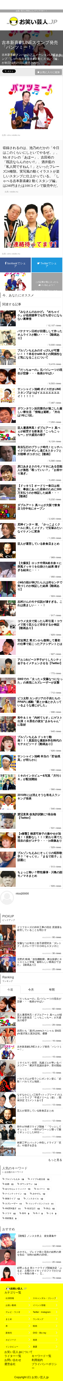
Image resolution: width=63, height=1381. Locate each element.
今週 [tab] (10, 989)
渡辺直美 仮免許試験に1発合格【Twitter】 (37, 816)
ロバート (43, 1189)
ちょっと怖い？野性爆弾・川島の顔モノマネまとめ (40, 874)
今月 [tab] (31, 989)
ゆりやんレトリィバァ (17, 1189)
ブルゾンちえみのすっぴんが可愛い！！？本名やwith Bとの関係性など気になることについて (40, 353)
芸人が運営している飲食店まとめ (38, 544)
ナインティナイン (15, 1193)
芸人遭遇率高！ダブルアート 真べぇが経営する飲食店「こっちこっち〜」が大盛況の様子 (39, 431)
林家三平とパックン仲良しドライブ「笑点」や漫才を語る (39, 1144)
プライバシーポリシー (44, 1366)
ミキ (52, 1213)
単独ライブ (12, 1198)
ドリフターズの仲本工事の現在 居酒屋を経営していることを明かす (39, 928)
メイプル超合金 (39, 1179)
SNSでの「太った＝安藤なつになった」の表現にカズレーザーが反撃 (40, 680)
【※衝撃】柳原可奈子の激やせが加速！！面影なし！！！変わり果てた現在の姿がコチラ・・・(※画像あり (40, 836)
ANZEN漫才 (13, 1208)
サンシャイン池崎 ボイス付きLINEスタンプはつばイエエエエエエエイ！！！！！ (39, 392)
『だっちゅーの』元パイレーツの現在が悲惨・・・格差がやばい (40, 371)
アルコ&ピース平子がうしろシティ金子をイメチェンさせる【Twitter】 (40, 661)
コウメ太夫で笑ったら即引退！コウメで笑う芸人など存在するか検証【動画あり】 (40, 624)
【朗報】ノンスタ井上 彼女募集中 (36, 1235)
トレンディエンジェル (41, 1203)
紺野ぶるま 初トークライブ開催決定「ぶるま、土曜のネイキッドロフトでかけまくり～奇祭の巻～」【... (39, 1270)
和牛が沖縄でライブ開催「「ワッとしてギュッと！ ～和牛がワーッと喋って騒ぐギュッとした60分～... (39, 1129)
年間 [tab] (52, 989)
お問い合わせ (12, 1360)
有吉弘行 (33, 1208)
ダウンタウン (28, 1184)
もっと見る (55, 1160)
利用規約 (37, 1360)
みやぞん (39, 1193)
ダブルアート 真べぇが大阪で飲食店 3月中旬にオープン (39, 506)
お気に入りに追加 (50, 72)
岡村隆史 (10, 1218)
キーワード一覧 (41, 1356)
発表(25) (57, 55)
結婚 (9, 1184)
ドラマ (10, 1213)
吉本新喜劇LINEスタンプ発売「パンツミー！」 (39, 1048)
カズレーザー (13, 1203)
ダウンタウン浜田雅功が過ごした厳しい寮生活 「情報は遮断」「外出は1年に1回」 (40, 411)
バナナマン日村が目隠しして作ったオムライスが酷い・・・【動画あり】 (40, 334)
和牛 (25, 1213)
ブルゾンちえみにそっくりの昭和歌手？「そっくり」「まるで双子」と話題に (40, 856)
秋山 (50, 1208)
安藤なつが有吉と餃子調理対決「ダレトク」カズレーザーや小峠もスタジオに (39, 944)
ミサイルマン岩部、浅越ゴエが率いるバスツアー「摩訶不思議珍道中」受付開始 (39, 1064)
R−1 (39, 1213)
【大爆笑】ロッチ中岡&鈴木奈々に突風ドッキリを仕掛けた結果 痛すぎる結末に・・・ (40, 566)
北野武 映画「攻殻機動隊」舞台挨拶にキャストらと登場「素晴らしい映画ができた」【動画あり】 (39, 961)
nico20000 (22, 893)
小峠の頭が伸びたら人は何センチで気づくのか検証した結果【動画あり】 (40, 585)
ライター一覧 (12, 1356)
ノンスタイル (34, 1198)
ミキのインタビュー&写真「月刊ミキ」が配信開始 (40, 777)
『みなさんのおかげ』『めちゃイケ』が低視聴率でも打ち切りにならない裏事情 (40, 315)
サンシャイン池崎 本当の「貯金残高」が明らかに (39, 758)
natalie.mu (14, 191)
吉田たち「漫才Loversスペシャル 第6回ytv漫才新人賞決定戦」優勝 (39, 1032)
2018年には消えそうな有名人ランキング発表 (39, 796)
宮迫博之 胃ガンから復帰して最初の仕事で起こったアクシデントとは (40, 642)
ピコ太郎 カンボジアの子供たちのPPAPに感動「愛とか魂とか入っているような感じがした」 (40, 701)
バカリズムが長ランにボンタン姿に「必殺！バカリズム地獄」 (39, 1080)
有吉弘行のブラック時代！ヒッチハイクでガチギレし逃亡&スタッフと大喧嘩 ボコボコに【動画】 (40, 450)
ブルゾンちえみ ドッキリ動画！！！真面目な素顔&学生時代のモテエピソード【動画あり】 (40, 740)
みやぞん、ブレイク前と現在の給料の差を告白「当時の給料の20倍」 (39, 1253)
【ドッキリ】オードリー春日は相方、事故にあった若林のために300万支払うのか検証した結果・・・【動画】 (39, 491)
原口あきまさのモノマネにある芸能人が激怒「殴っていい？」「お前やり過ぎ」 (40, 469)
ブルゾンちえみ (14, 1179)
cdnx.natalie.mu (13, 135)
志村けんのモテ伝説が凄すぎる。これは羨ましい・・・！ (40, 603)
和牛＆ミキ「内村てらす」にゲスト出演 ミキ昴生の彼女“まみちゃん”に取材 (40, 721)
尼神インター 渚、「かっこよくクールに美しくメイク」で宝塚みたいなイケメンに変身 (40, 527)
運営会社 (10, 1364)
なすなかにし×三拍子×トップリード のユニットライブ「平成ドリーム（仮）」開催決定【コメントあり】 (39, 1097)
